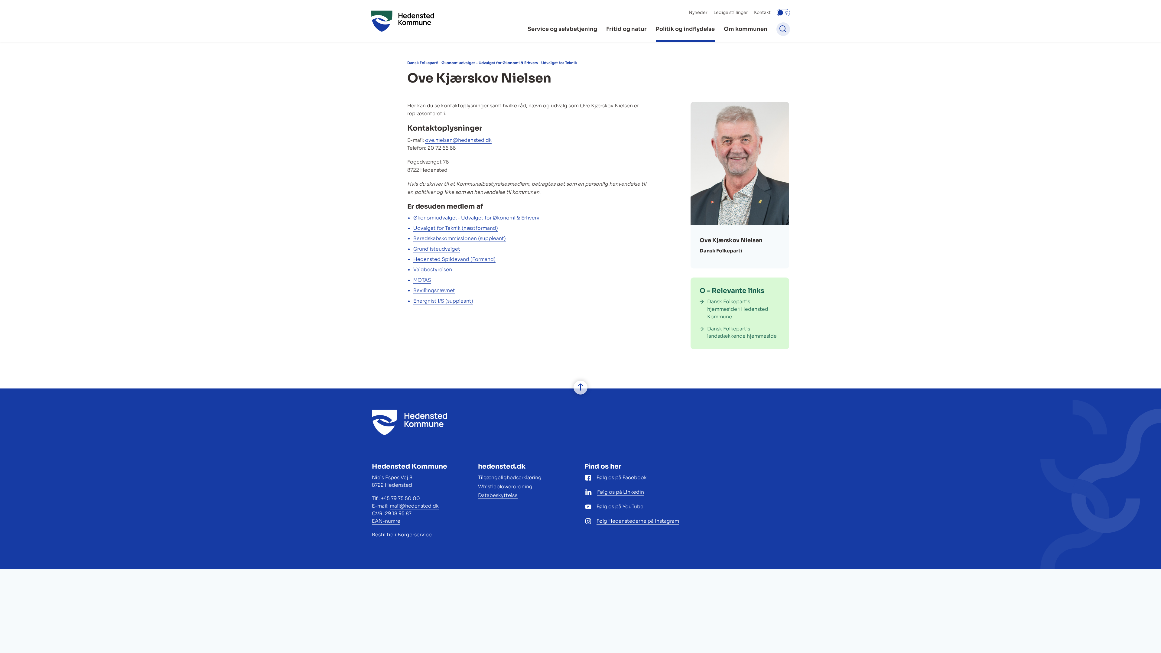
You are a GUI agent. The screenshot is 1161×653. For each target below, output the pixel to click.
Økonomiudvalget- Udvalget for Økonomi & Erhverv (476, 218)
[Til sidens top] (580, 387)
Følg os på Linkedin (620, 492)
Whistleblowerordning (505, 486)
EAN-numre (386, 521)
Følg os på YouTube (620, 506)
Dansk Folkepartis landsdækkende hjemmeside (742, 332)
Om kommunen (745, 29)
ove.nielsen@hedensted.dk (458, 140)
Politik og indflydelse (685, 29)
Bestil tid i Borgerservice (402, 534)
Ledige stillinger (731, 12)
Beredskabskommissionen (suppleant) (459, 238)
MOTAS (422, 280)
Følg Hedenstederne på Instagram (638, 521)
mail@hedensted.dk (414, 506)
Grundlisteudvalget (436, 249)
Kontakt (762, 12)
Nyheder (698, 12)
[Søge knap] (783, 29)
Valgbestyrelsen (432, 269)
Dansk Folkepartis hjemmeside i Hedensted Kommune (737, 309)
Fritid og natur (626, 29)
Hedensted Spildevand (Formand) (454, 259)
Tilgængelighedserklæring (509, 477)
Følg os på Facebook (622, 477)
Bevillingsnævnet (434, 290)
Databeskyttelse (498, 495)
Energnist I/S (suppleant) (443, 301)
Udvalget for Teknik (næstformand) (455, 228)
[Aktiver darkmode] (783, 12)
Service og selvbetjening (562, 29)
